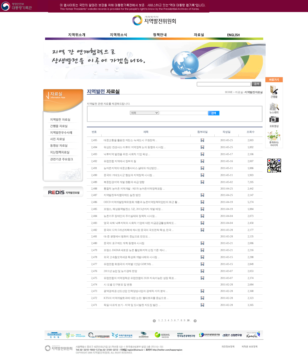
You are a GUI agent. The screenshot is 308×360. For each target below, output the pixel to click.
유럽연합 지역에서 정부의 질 (120, 161)
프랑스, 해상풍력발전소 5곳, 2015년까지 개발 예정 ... (133, 209)
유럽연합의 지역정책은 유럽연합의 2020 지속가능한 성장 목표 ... (140, 278)
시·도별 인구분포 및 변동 (118, 284)
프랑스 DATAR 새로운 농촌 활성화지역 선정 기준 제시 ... (135, 250)
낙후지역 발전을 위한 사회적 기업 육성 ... (127, 154)
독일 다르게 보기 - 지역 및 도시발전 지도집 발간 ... (132, 304)
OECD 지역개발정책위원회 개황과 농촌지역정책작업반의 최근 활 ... (142, 202)
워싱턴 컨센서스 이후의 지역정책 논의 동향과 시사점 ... (135, 147)
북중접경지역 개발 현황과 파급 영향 (124, 182)
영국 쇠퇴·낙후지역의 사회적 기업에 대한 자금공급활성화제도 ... (140, 222)
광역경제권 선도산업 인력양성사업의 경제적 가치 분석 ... (136, 291)
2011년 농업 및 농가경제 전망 (120, 271)
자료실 (239, 92)
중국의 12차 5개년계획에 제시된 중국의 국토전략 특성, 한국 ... (138, 229)
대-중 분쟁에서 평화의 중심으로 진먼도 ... (127, 236)
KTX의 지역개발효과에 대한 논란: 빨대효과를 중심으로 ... (136, 298)
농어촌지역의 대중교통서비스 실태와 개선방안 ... (131, 168)
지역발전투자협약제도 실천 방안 (122, 195)
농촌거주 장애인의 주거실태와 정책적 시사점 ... (130, 216)
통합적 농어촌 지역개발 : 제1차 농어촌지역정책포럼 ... (134, 188)
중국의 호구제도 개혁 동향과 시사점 (124, 243)
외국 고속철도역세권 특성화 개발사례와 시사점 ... (132, 257)
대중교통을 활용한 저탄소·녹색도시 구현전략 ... (130, 140)
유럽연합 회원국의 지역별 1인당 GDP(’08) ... (128, 264)
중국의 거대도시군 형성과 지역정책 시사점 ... (129, 175)
